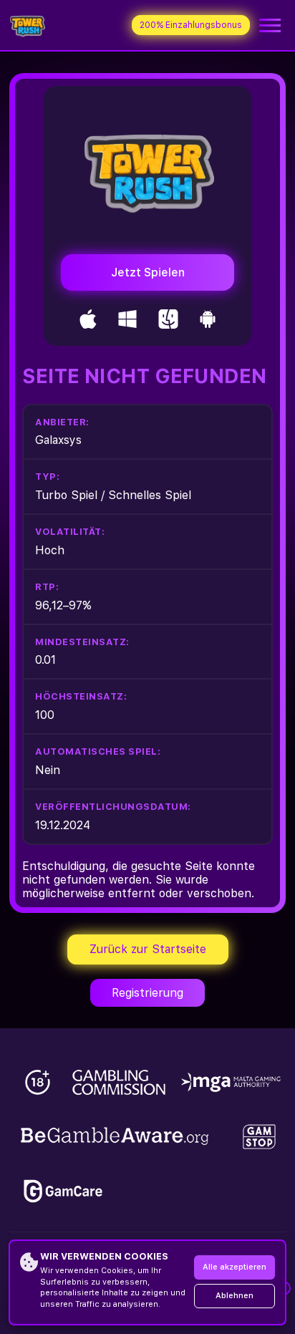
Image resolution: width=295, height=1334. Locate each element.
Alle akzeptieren (234, 1267)
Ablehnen (234, 1295)
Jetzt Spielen (148, 272)
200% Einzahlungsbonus (191, 25)
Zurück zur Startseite (148, 949)
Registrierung (147, 993)
